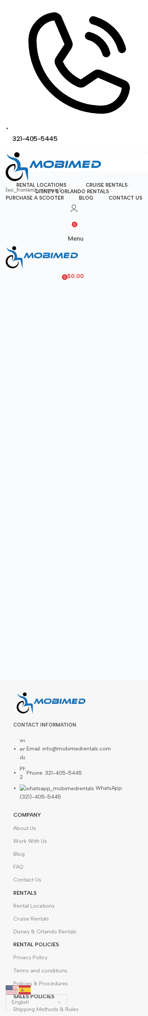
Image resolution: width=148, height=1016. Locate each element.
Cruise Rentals (31, 919)
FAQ (18, 867)
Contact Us (27, 880)
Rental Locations (34, 906)
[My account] (74, 208)
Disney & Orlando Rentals (45, 931)
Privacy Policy (30, 957)
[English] (12, 989)
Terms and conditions (40, 971)
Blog (19, 854)
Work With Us (30, 841)
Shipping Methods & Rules (46, 1009)
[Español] (25, 989)
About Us (24, 828)
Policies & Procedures (40, 983)
